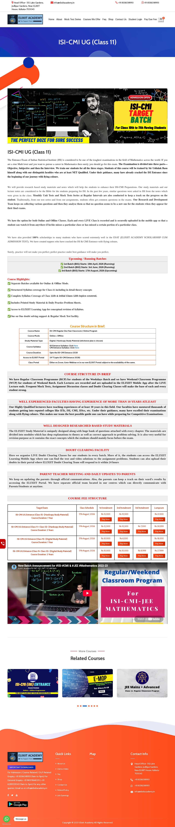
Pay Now (106, 519)
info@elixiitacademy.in (64, 2)
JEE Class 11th (142, 679)
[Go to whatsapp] (6, 819)
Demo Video (62, 769)
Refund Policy (63, 790)
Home (51, 19)
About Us (61, 763)
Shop (110, 19)
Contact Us (120, 19)
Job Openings (63, 795)
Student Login (135, 19)
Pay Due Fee (150, 19)
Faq (104, 19)
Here (76, 345)
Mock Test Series (72, 19)
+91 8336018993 (125, 2)
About (59, 19)
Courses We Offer (91, 19)
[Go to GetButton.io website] (6, 824)
